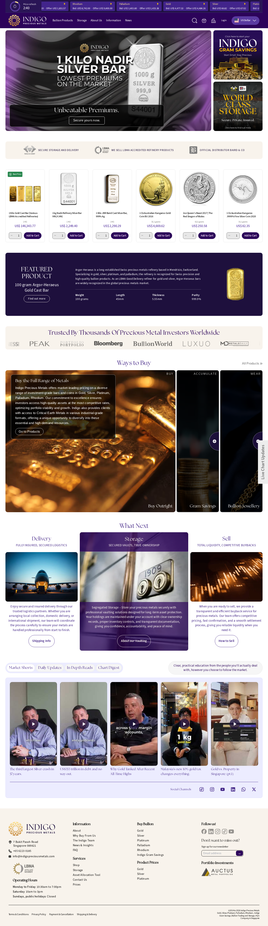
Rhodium (58, 4)
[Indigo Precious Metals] (27, 20)
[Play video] (33, 724)
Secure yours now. (86, 120)
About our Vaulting (134, 641)
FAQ (75, 850)
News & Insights (83, 845)
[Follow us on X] (254, 789)
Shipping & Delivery (87, 914)
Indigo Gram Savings (150, 855)
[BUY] (173, 441)
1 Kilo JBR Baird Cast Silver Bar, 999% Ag (111, 214)
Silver (196, 4)
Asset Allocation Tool (86, 875)
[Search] (194, 20)
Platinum (238, 4)
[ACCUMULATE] (214, 441)
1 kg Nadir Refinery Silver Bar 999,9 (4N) (67, 214)
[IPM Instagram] (217, 831)
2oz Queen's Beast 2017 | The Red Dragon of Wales (198, 214)
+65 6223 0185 (22, 851)
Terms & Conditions (19, 914)
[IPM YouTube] (231, 831)
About (77, 831)
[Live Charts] (213, 20)
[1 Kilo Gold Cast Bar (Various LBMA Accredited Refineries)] (25, 189)
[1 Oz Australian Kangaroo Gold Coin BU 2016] (155, 189)
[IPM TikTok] (224, 831)
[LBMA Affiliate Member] (40, 868)
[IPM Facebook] (204, 831)
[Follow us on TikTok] (201, 789)
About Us (96, 20)
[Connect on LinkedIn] (233, 789)
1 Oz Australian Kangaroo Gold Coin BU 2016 (155, 214)
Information (113, 20)
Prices (77, 885)
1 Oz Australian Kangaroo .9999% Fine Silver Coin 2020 (241, 214)
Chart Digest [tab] (108, 668)
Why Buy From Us (84, 836)
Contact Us (80, 880)
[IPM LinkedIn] (211, 831)
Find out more (36, 298)
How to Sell (226, 641)
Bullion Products (63, 20)
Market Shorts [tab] (21, 668)
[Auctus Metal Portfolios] (217, 872)
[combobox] (245, 20)
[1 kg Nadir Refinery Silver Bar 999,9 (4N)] (68, 189)
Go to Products (29, 431)
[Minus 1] (11, 235)
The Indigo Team (84, 840)
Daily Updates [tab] (50, 668)
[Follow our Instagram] (212, 789)
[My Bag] (204, 20)
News (128, 20)
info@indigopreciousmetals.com (34, 856)
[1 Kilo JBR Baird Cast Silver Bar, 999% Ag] (112, 189)
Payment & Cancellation (61, 914)
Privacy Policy (39, 914)
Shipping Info (41, 641)
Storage (81, 20)
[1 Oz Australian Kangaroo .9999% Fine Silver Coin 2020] (242, 189)
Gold (149, 4)
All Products (252, 363)
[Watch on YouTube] (222, 789)
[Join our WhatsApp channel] (243, 789)
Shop (76, 865)
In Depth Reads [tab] (80, 668)
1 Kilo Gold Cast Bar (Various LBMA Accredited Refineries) (23, 214)
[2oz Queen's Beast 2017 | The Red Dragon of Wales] (199, 189)
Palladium (105, 4)
